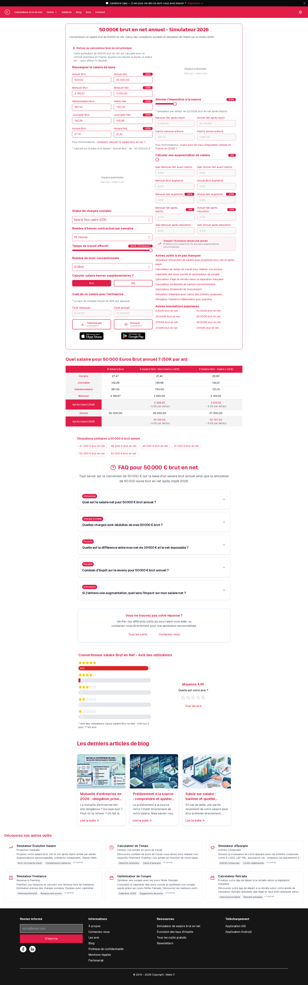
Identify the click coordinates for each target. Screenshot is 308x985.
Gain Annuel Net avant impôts (214, 167)
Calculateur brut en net (28, 12)
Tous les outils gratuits (171, 937)
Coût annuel (122, 307)
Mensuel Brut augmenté (169, 180)
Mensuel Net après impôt (170, 117)
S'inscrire (51, 938)
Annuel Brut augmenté (210, 180)
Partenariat (96, 960)
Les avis (93, 937)
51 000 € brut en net (186, 446)
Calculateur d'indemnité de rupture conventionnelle (185, 284)
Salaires (67, 12)
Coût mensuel (81, 307)
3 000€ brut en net (207, 327)
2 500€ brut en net (166, 322)
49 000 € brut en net (155, 446)
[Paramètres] (300, 12)
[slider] (151, 250)
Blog (78, 12)
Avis (88, 12)
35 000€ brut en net (208, 316)
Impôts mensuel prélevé (169, 131)
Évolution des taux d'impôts (175, 932)
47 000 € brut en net (92, 446)
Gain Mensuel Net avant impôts (173, 167)
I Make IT (170, 974)
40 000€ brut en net (167, 316)
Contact (100, 12)
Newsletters (165, 943)
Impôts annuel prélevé (210, 131)
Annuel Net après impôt (211, 117)
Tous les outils (137, 634)
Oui (133, 283)
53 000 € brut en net (123, 453)
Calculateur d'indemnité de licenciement (178, 289)
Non (91, 283)
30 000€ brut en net (208, 310)
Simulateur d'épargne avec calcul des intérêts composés (188, 294)
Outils (50, 12)
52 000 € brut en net (92, 453)
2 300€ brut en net (166, 310)
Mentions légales (99, 954)
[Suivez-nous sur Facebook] (23, 949)
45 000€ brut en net (208, 322)
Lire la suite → (89, 820)
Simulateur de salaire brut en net (178, 926)
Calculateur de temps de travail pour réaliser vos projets (188, 269)
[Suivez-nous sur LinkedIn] (32, 949)
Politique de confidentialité (106, 949)
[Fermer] (304, 3)
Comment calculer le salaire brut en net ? (121, 142)
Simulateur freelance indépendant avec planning (183, 299)
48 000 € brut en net (123, 446)
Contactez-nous (169, 634)
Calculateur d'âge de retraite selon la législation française (189, 279)
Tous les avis (193, 706)
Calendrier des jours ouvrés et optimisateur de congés (187, 274)
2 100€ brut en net (166, 327)
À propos (94, 926)
